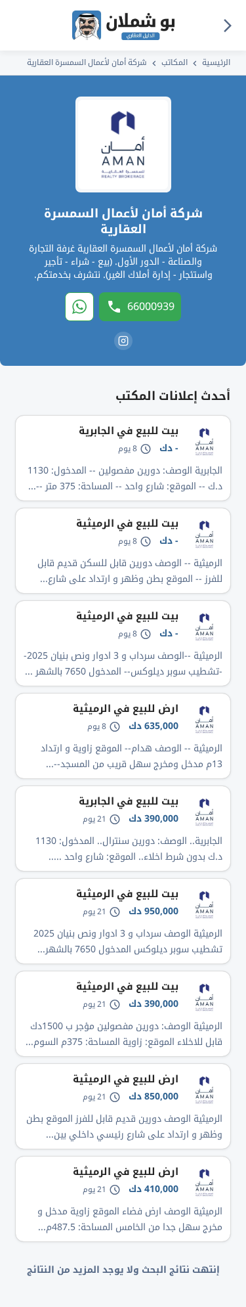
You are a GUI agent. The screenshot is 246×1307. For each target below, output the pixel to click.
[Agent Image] (123, 144)
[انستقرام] (123, 341)
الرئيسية (216, 62)
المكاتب (174, 62)
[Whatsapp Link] (79, 306)
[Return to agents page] (227, 25)
